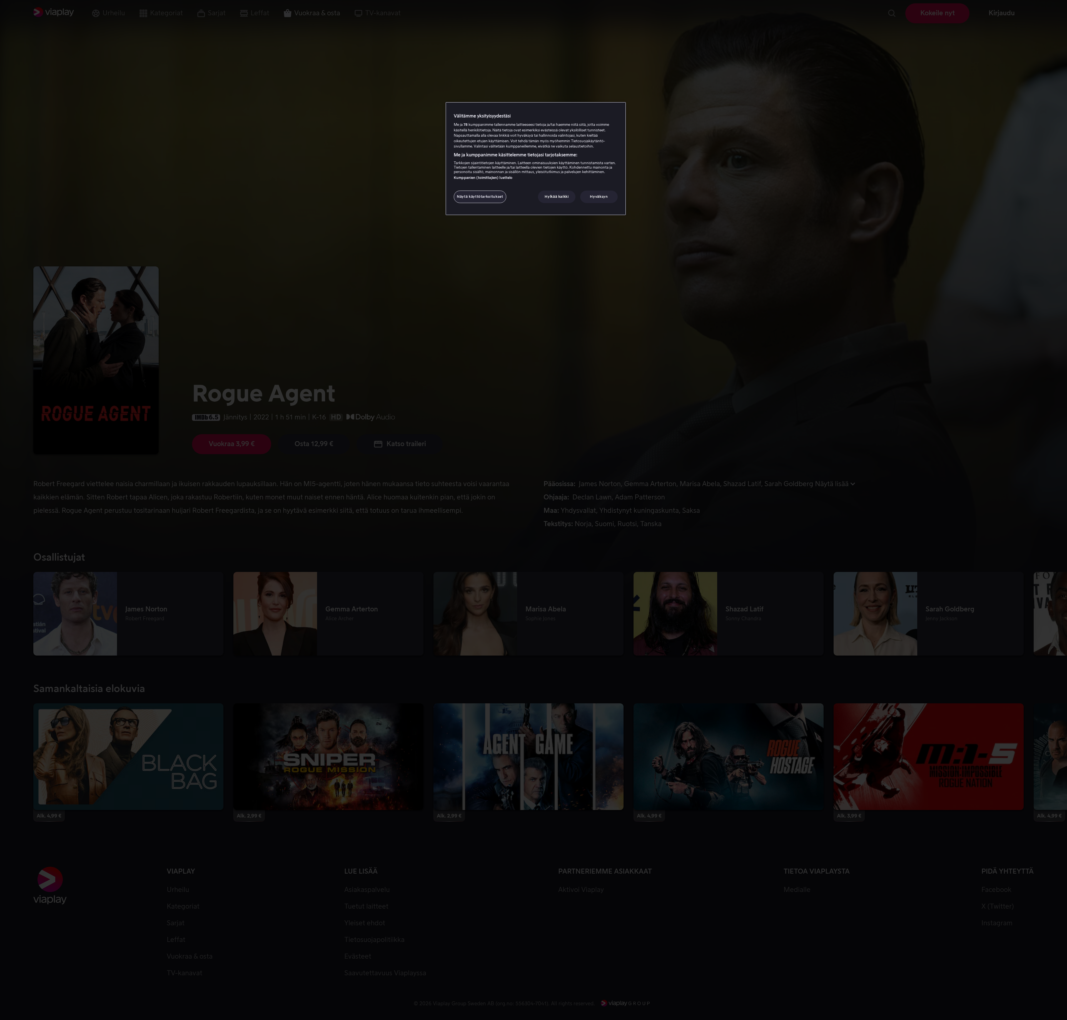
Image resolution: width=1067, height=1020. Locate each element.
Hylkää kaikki (557, 197)
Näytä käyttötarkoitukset (480, 197)
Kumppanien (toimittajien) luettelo (483, 178)
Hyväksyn (599, 197)
